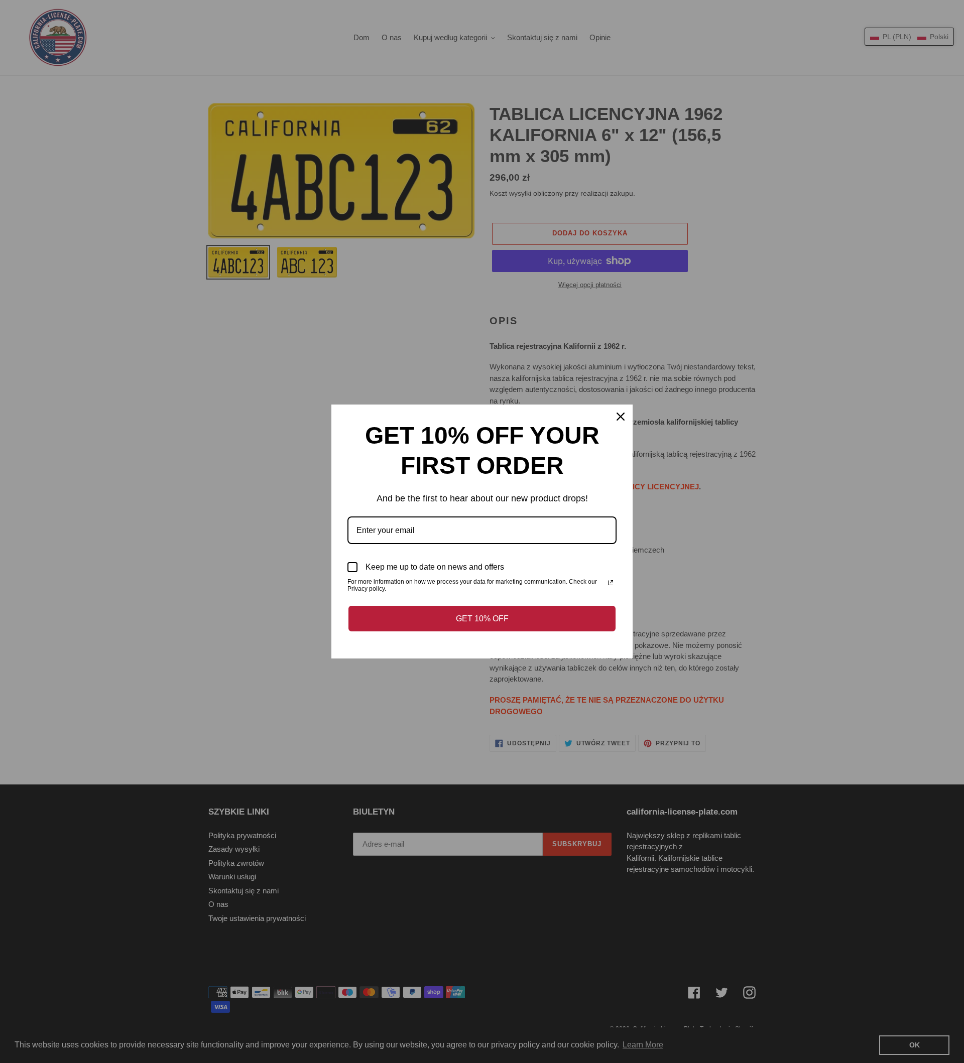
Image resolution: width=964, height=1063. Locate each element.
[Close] (621, 417)
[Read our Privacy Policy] (611, 583)
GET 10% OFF (482, 618)
